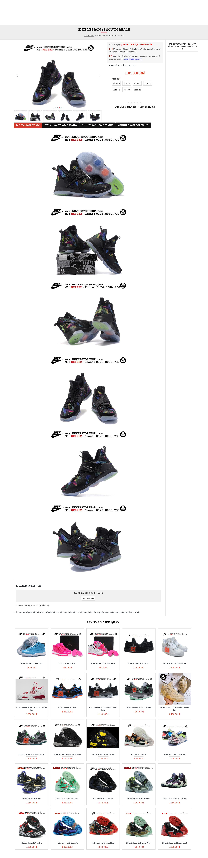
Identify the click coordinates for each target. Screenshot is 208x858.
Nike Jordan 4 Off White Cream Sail (174, 709)
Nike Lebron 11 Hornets (67, 843)
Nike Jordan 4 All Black (139, 663)
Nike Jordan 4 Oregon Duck (31, 754)
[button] (17, 75)
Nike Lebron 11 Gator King (174, 798)
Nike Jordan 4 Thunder (103, 754)
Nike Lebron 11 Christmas (67, 798)
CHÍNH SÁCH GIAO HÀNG (61, 125)
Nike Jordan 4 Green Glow (139, 708)
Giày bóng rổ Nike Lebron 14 (69, 612)
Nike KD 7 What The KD (174, 754)
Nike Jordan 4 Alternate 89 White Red (31, 709)
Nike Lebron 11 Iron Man (103, 843)
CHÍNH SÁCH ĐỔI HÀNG (133, 125)
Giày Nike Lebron (39, 612)
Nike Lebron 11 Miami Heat (174, 843)
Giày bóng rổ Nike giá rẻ (88, 612)
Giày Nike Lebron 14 (52, 612)
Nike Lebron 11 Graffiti (31, 843)
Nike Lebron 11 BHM (31, 798)
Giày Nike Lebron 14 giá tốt (130, 612)
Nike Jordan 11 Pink (67, 663)
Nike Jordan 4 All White (174, 663)
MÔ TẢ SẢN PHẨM (28, 125)
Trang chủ (89, 35)
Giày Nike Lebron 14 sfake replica (108, 612)
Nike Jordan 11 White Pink (103, 663)
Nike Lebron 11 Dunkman (138, 798)
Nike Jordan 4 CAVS (67, 708)
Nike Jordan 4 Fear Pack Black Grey (103, 709)
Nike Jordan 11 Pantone (31, 663)
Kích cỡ (115, 78)
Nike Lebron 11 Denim (103, 798)
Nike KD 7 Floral (138, 754)
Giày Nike (29, 612)
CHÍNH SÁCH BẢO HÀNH (97, 125)
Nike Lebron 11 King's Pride (138, 843)
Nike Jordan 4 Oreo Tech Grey (67, 754)
